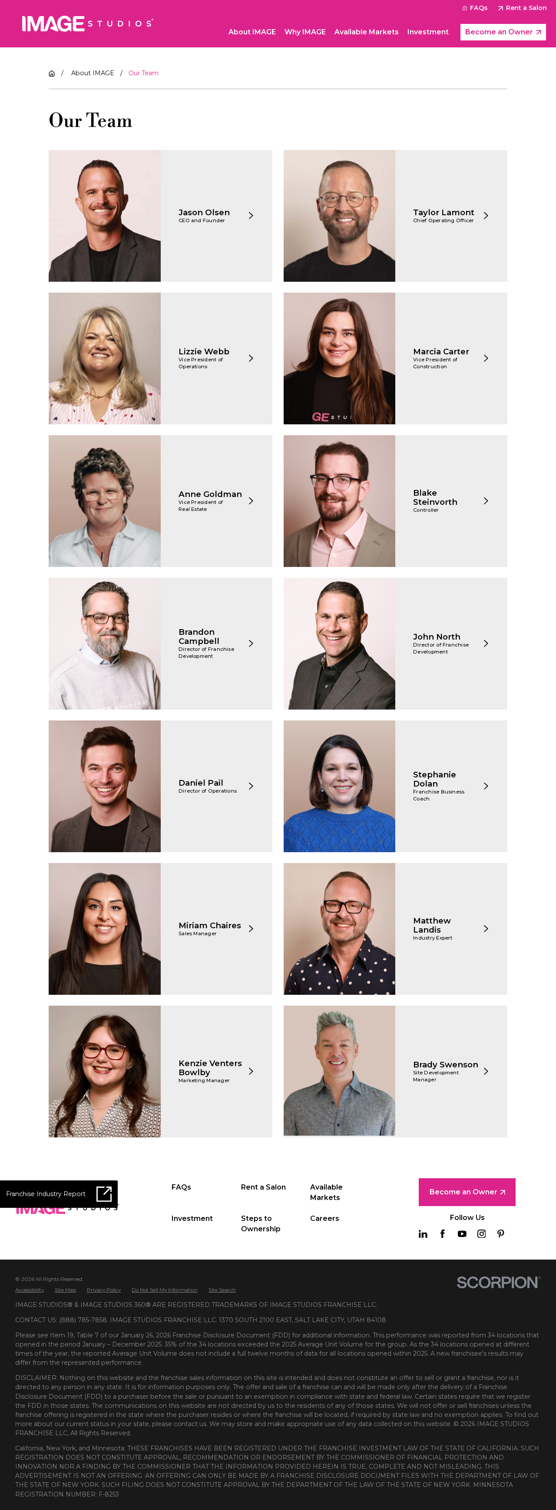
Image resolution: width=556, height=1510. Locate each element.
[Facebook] (442, 1234)
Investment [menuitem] (428, 32)
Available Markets (326, 1192)
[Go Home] (52, 73)
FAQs (478, 8)
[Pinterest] (500, 1234)
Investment (192, 1218)
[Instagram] (481, 1234)
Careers (324, 1218)
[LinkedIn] (423, 1234)
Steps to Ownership (261, 1223)
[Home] (88, 24)
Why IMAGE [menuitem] (305, 32)
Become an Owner (499, 32)
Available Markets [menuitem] (366, 32)
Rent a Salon (526, 8)
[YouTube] (462, 1234)
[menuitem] (29, 1290)
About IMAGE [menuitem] (252, 32)
